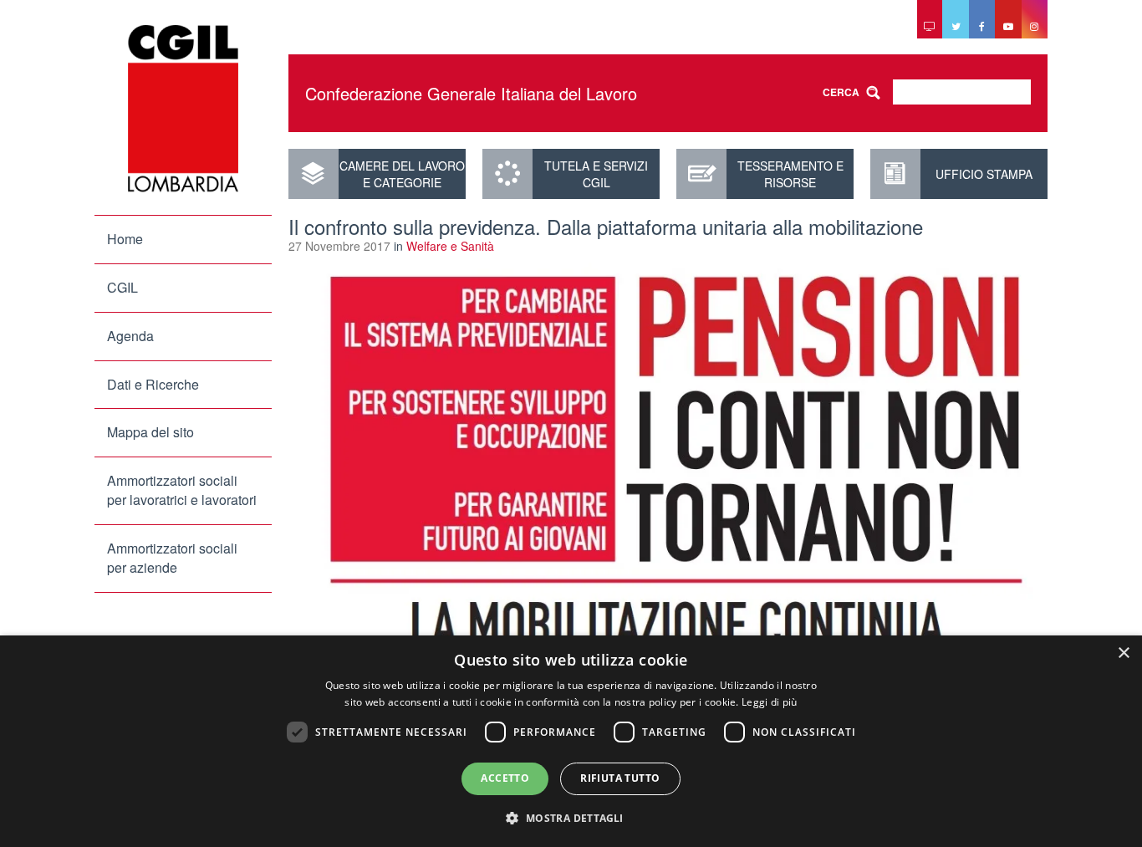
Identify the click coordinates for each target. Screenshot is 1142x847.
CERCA (841, 91)
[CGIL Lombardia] (183, 108)
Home (125, 238)
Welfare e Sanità (450, 245)
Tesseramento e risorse (790, 174)
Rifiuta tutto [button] (620, 778)
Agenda (130, 335)
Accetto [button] (505, 778)
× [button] (1123, 653)
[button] (570, 817)
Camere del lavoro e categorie (402, 174)
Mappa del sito (150, 431)
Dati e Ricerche (153, 384)
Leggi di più (770, 702)
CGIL (122, 287)
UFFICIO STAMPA (984, 174)
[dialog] (571, 741)
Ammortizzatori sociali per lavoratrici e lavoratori (182, 490)
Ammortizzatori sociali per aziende (172, 557)
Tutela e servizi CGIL (596, 174)
